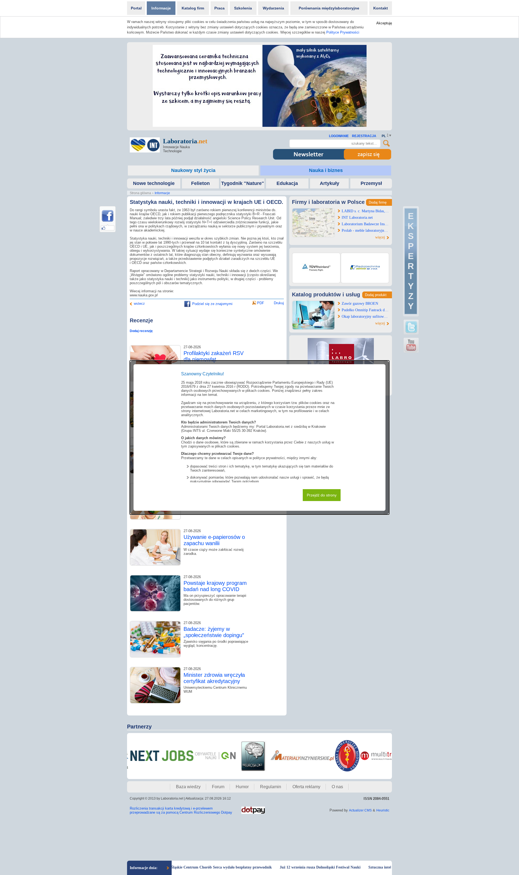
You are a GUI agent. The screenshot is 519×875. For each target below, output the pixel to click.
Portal (136, 8)
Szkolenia (243, 8)
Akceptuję (384, 23)
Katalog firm (193, 8)
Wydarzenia (273, 8)
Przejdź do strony (322, 495)
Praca (219, 8)
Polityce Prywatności (342, 32)
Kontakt (380, 8)
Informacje (161, 8)
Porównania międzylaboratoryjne (329, 8)
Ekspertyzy (411, 261)
